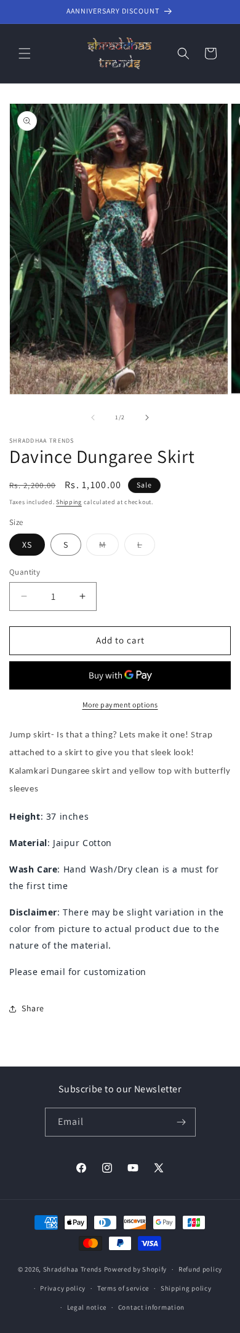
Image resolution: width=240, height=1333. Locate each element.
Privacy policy (63, 1288)
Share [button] (33, 1008)
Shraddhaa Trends (72, 1269)
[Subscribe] (181, 1122)
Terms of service (123, 1288)
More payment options (120, 704)
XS (27, 544)
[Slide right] (147, 417)
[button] (24, 53)
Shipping (69, 502)
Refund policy (200, 1269)
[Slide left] (92, 417)
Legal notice (86, 1307)
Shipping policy (186, 1288)
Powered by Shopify (135, 1269)
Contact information (151, 1307)
